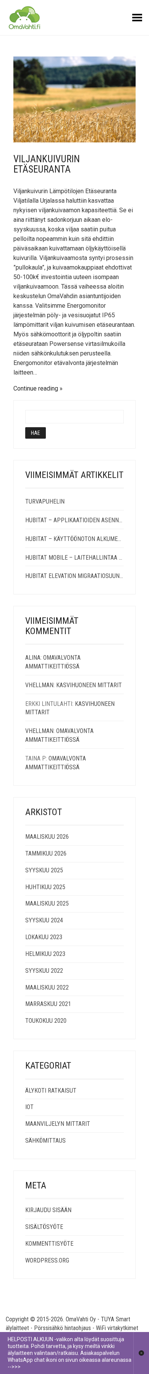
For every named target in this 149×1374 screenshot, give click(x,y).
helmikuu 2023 (45, 953)
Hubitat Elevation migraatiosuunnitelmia (74, 576)
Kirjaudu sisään (48, 1210)
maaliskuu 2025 (47, 903)
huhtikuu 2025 (45, 887)
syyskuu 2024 (44, 920)
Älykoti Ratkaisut (50, 1090)
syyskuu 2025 (44, 870)
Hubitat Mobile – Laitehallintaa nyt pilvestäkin (74, 557)
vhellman (39, 685)
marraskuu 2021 (48, 1003)
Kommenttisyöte (49, 1243)
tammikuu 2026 (45, 853)
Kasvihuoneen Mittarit (89, 685)
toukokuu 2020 (45, 1020)
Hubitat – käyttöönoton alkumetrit (74, 538)
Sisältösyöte (44, 1226)
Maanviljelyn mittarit (57, 1123)
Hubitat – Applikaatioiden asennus (74, 520)
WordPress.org (47, 1260)
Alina (32, 657)
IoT (29, 1107)
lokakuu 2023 (43, 937)
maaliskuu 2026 (47, 836)
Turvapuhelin (45, 501)
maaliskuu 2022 (47, 987)
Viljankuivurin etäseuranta (46, 164)
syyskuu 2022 (44, 970)
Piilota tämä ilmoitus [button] (141, 1353)
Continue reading (35, 388)
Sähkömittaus (45, 1140)
